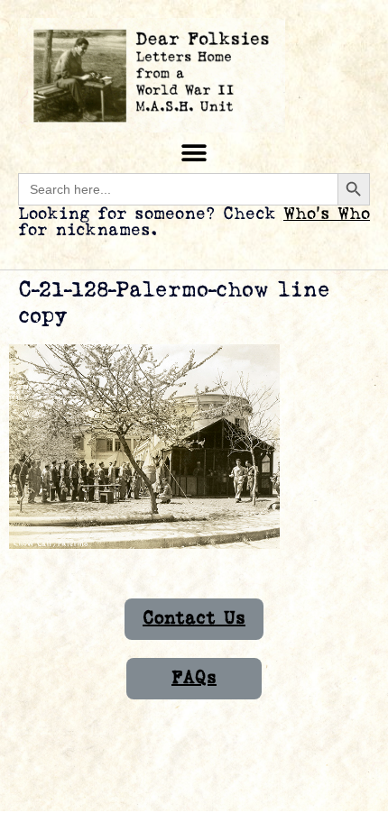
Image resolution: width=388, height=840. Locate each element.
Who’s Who (326, 214)
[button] (194, 152)
